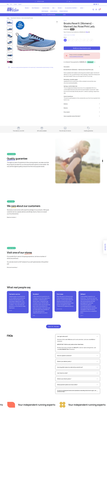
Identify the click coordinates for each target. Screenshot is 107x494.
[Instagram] (98, 4)
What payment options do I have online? (67, 384)
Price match (67, 112)
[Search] (93, 9)
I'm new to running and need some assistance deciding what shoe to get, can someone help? (76, 391)
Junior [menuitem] (81, 8)
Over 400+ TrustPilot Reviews (54, 14)
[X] (96, 4)
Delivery (66, 104)
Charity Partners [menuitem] (63, 11)
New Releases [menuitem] (35, 8)
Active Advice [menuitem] (53, 11)
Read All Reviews (53, 326)
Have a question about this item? (72, 116)
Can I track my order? (62, 373)
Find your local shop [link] (12, 267)
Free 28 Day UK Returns (44, 1)
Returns (66, 108)
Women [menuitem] (60, 8)
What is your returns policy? (64, 379)
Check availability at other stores (76, 56)
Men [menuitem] (53, 8)
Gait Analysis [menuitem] (44, 11)
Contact (15, 4)
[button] (105, 247)
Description (67, 67)
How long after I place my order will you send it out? (70, 367)
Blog (8, 4)
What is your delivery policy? (64, 361)
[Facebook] (94, 4)
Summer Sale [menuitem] (45, 8)
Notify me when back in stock (82, 48)
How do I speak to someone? (64, 355)
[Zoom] (57, 22)
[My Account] (96, 9)
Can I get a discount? (62, 336)
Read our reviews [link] (11, 217)
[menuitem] (8, 4)
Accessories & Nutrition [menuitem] (71, 8)
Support (19, 4)
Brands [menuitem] (27, 8)
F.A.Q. (11, 4)
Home (8, 18)
